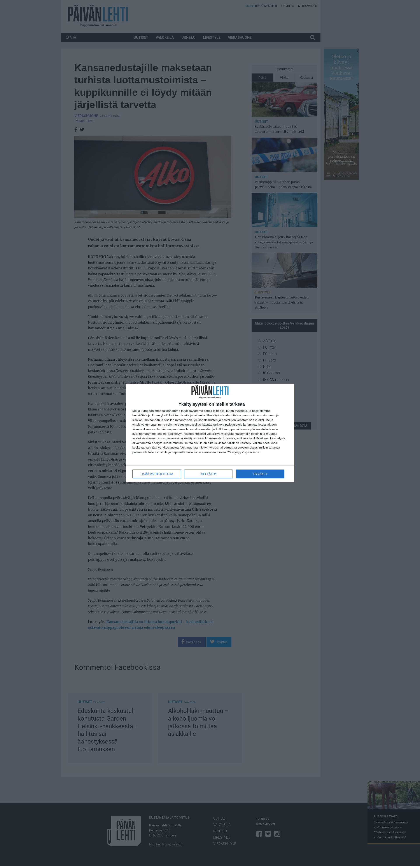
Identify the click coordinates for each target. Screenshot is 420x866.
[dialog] (210, 433)
